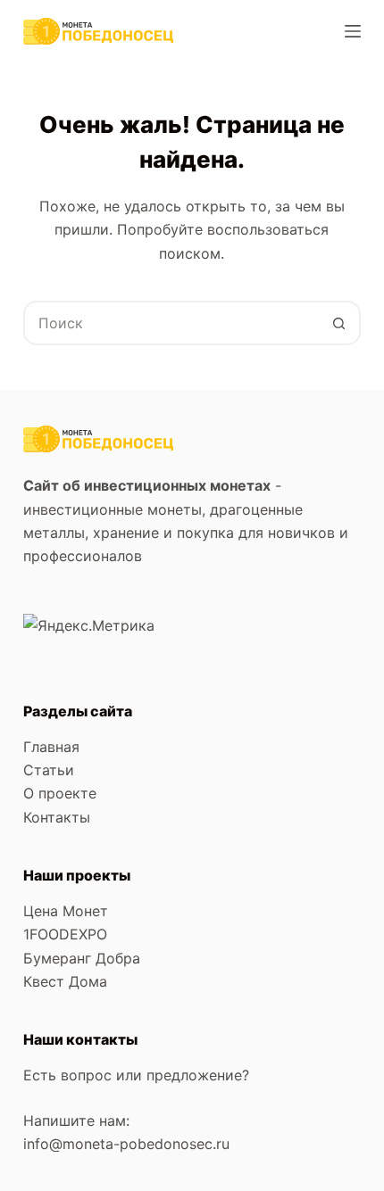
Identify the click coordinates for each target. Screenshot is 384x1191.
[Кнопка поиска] (338, 322)
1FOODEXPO (65, 934)
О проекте (59, 793)
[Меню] (353, 31)
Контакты (56, 817)
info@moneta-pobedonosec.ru (128, 1144)
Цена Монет (65, 911)
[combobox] (171, 323)
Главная (51, 747)
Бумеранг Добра (81, 958)
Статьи (48, 770)
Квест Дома (65, 981)
